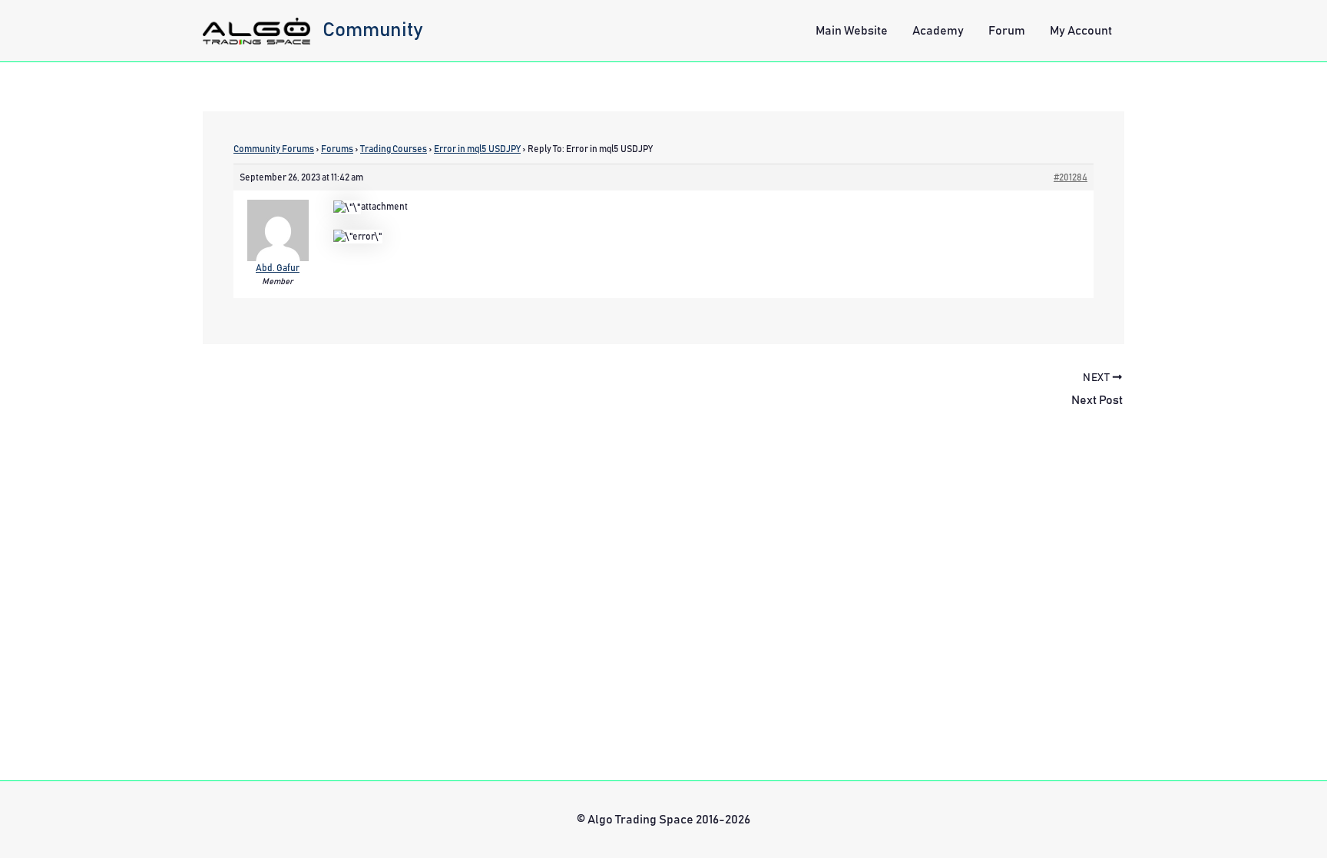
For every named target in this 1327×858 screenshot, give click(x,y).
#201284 (1070, 177)
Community (373, 30)
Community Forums (273, 149)
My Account (1081, 31)
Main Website (852, 31)
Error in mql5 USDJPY (477, 149)
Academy (938, 31)
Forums (337, 149)
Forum (1006, 31)
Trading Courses (393, 149)
